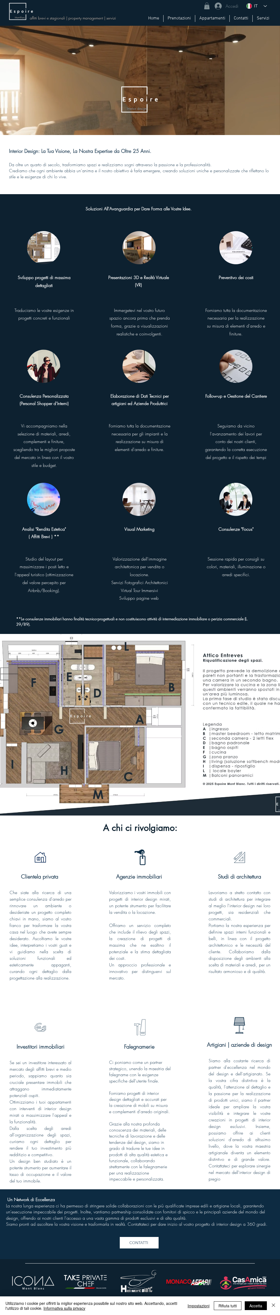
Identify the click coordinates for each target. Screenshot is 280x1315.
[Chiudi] (273, 1306)
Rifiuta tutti (227, 1305)
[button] (207, 5)
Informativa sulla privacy (64, 1308)
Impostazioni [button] (198, 1305)
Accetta (255, 1305)
